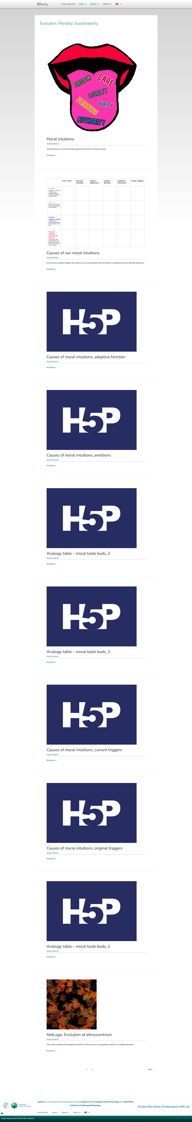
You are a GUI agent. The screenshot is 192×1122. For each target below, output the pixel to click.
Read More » (51, 155)
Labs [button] (81, 3)
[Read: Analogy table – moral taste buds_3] (92, 616)
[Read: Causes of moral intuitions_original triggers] (92, 813)
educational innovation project (61, 1102)
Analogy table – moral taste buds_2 (78, 553)
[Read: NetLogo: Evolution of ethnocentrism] (72, 1004)
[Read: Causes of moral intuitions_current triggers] (92, 714)
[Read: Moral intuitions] (92, 87)
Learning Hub (68, 3)
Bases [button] (93, 3)
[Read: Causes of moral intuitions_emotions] (92, 420)
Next (151, 1069)
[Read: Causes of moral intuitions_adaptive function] (92, 321)
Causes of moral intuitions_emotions (79, 455)
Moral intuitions (60, 139)
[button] (118, 4)
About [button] (106, 3)
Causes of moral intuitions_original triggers (84, 848)
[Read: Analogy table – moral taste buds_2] (92, 518)
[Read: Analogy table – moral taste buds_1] (92, 911)
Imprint (176, 1118)
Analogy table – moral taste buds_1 (78, 946)
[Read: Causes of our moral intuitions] (96, 212)
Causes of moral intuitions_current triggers (84, 750)
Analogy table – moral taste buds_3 (78, 651)
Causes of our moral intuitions (73, 253)
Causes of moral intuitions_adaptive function (86, 357)
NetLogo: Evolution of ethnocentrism (79, 1034)
